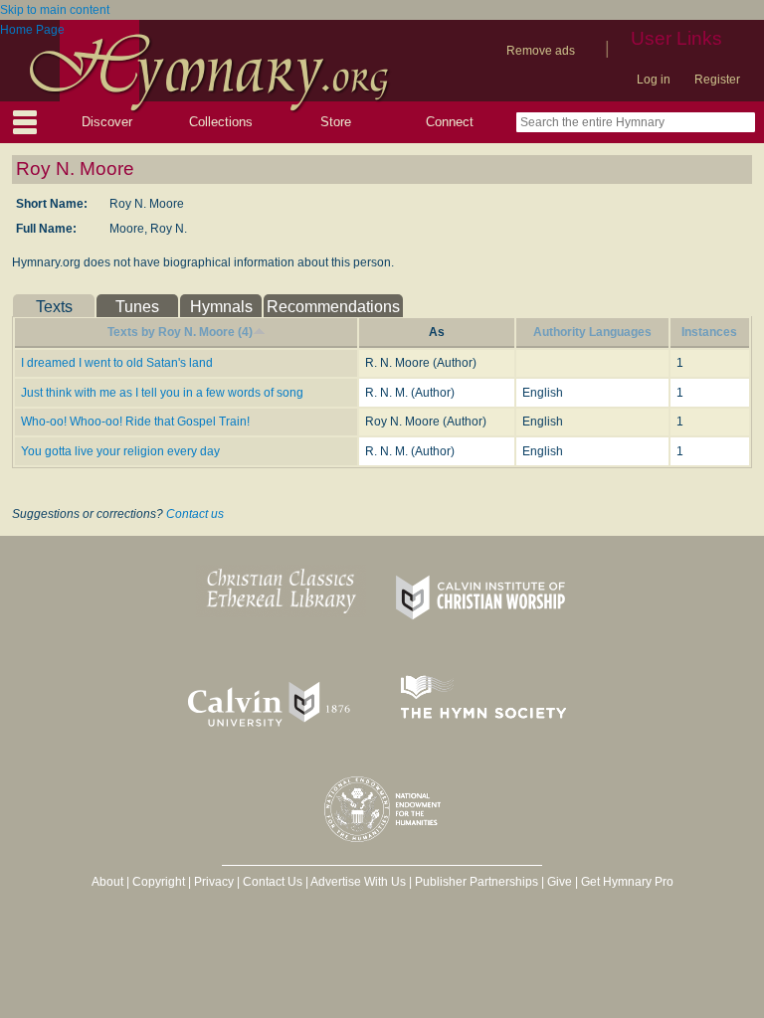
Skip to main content (54, 10)
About (107, 882)
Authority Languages (592, 332)
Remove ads (540, 51)
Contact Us (272, 882)
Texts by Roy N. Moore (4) (180, 332)
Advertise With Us (358, 882)
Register (717, 79)
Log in (653, 79)
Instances (709, 332)
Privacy (214, 882)
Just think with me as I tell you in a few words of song (162, 393)
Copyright (158, 882)
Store (335, 121)
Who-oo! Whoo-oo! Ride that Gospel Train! (135, 421)
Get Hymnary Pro (627, 882)
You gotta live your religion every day (120, 451)
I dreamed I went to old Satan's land (117, 363)
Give (559, 882)
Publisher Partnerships (476, 882)
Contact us (195, 514)
